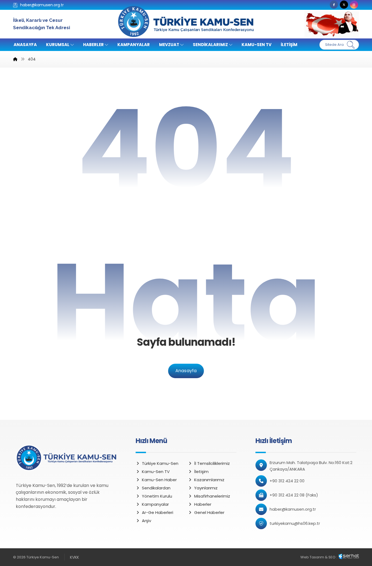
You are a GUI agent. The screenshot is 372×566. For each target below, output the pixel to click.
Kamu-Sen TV (156, 471)
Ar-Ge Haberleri (157, 512)
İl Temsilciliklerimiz (212, 463)
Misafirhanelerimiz (212, 496)
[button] (334, 5)
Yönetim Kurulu (157, 496)
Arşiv (146, 520)
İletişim (201, 471)
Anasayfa (185, 371)
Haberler (202, 504)
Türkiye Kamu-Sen (160, 463)
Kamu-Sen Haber (159, 480)
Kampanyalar (155, 504)
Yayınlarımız (206, 488)
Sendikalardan (156, 488)
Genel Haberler (209, 512)
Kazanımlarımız (209, 480)
